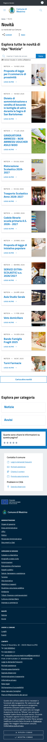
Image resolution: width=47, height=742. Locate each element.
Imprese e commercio (9, 602)
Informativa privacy (8, 680)
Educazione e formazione (11, 566)
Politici (4, 535)
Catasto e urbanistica (9, 555)
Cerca (41, 56)
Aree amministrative (9, 527)
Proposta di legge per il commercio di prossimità (15, 74)
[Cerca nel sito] (41, 10)
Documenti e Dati (8, 542)
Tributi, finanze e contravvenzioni (14, 595)
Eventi (3, 635)
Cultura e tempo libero (10, 599)
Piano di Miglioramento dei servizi (14, 694)
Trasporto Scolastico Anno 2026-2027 (16, 195)
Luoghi (4, 631)
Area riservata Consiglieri (11, 691)
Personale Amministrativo (11, 538)
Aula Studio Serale (14, 297)
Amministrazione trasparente (12, 676)
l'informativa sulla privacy (14, 725)
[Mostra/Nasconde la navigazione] (4, 10)
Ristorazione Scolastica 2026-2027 (13, 169)
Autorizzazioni (6, 562)
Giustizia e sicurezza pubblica (12, 588)
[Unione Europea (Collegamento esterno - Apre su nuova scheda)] (23, 502)
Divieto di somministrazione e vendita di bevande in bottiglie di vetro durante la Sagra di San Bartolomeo (15, 106)
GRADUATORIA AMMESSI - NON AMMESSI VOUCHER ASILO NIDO (16, 140)
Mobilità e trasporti (8, 584)
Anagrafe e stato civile (10, 558)
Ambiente (5, 591)
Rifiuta (25, 732)
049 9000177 (9, 651)
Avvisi (3, 618)
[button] (8, 3)
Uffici (3, 531)
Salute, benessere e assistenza (13, 573)
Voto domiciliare (13, 318)
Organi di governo (8, 524)
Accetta (25, 737)
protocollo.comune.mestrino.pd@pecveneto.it (22, 655)
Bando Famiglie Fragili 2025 (13, 340)
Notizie (4, 615)
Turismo (4, 577)
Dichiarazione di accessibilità (12, 687)
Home (3, 19)
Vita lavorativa (7, 580)
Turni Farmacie (12, 363)
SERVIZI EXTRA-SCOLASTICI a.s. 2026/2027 (13, 272)
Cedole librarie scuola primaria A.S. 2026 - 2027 (15, 221)
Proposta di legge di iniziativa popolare (15, 246)
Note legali (5, 683)
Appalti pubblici (7, 569)
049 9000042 (9, 648)
